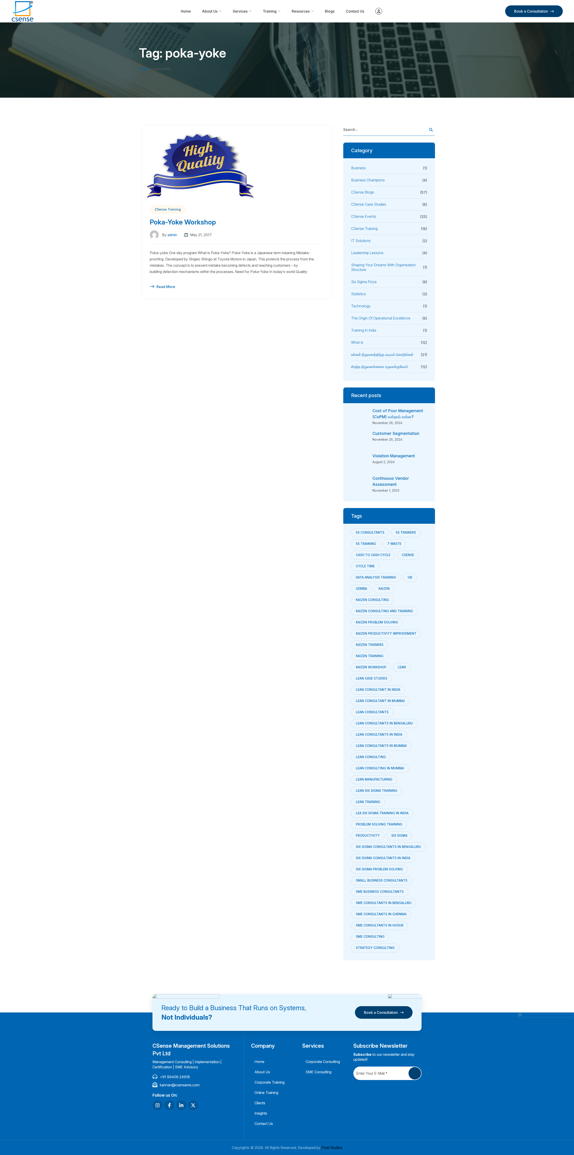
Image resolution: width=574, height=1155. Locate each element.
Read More (166, 286)
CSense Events (363, 216)
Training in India (363, 330)
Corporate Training (269, 1082)
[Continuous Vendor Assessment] (360, 484)
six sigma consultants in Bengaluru (388, 847)
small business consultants (381, 880)
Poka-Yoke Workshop (183, 222)
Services (240, 11)
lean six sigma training (376, 790)
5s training (366, 544)
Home (186, 11)
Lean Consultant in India (378, 689)
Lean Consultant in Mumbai (380, 701)
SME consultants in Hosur (379, 925)
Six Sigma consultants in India (383, 858)
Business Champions (368, 180)
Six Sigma (399, 835)
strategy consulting (375, 948)
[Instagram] (157, 1105)
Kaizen (384, 588)
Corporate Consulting (323, 1061)
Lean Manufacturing (374, 779)
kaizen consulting (372, 600)
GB (410, 577)
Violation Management (393, 455)
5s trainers (406, 532)
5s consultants (370, 532)
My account (378, 11)
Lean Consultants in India (379, 734)
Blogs (330, 11)
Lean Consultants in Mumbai (381, 746)
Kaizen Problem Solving (377, 622)
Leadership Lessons (367, 253)
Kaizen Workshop (371, 667)
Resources (301, 11)
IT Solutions (361, 240)
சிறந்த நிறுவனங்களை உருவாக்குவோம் (379, 366)
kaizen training (369, 656)
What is (357, 342)
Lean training (368, 802)
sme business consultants (380, 891)
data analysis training (376, 577)
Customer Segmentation (395, 433)
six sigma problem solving (379, 869)
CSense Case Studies (368, 204)
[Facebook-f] (169, 1105)
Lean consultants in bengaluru (384, 723)
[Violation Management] (360, 462)
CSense (408, 555)
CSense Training (168, 209)
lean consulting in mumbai (380, 768)
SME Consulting (370, 936)
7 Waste (394, 544)
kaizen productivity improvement (386, 633)
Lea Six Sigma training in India (382, 813)
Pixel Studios (331, 1147)
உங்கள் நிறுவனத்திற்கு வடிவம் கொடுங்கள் (382, 354)
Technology (361, 306)
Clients (259, 1103)
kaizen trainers (369, 645)
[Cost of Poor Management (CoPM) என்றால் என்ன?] (360, 417)
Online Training (266, 1092)
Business (358, 168)
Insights (260, 1113)
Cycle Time (365, 566)
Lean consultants (372, 712)
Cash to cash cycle (373, 555)
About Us (209, 11)
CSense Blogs (362, 192)
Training (269, 11)
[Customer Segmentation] (360, 439)
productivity (368, 835)
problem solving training (379, 824)
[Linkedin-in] (181, 1105)
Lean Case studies (371, 678)
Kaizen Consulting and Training (384, 611)
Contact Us (355, 11)
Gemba (361, 588)
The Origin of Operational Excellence (380, 318)
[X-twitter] (193, 1105)
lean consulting (371, 757)
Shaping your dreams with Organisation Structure (383, 267)
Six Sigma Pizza (363, 281)
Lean (402, 667)
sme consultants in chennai (381, 914)
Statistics (358, 294)
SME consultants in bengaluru (383, 903)
